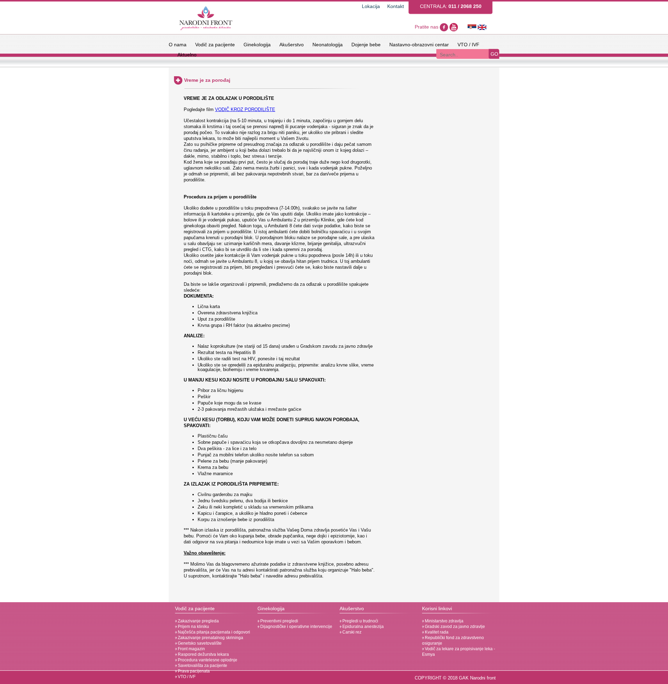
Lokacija (371, 6)
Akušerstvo (291, 44)
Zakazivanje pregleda (198, 621)
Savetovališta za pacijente (202, 665)
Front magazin (191, 648)
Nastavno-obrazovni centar (419, 44)
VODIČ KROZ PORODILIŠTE (245, 109)
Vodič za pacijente (215, 44)
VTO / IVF (468, 44)
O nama (177, 44)
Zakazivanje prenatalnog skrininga (210, 637)
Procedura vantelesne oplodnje (207, 660)
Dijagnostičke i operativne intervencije (295, 626)
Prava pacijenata (193, 671)
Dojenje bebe (366, 44)
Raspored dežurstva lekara (203, 654)
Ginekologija (257, 44)
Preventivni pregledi (278, 621)
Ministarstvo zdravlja (443, 621)
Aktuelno (187, 54)
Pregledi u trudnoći (359, 621)
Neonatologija (327, 44)
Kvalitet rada (436, 632)
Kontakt (395, 6)
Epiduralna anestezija (362, 626)
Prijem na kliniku (193, 626)
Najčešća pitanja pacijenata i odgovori (213, 632)
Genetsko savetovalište (199, 643)
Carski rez (351, 632)
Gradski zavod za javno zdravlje (454, 626)
